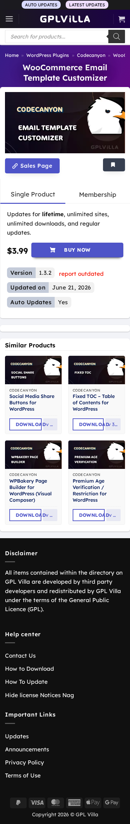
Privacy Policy (24, 762)
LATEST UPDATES (87, 4)
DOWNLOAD (29, 424)
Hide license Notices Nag (39, 694)
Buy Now (77, 250)
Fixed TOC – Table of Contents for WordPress (94, 402)
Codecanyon (91, 55)
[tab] (33, 194)
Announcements (27, 749)
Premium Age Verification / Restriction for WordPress (90, 490)
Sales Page (35, 165)
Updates (17, 736)
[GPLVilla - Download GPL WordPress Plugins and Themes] (65, 18)
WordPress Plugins (47, 55)
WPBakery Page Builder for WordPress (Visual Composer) (30, 490)
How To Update (26, 681)
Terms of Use (23, 775)
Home (12, 55)
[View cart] (121, 19)
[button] (9, 18)
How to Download (29, 668)
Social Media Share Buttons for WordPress (31, 402)
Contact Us (20, 655)
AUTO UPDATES (41, 4)
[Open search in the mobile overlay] (65, 36)
